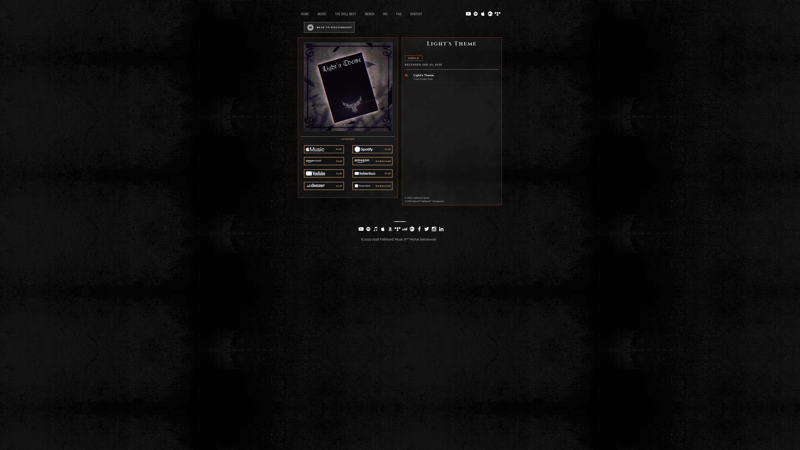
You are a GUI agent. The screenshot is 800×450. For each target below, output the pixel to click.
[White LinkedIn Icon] (441, 229)
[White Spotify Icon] (475, 14)
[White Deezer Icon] (405, 229)
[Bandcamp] (490, 14)
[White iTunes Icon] (375, 229)
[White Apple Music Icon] (483, 14)
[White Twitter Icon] (427, 229)
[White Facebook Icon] (419, 229)
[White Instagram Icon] (434, 229)
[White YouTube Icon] (468, 14)
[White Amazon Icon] (390, 229)
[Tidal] (497, 14)
